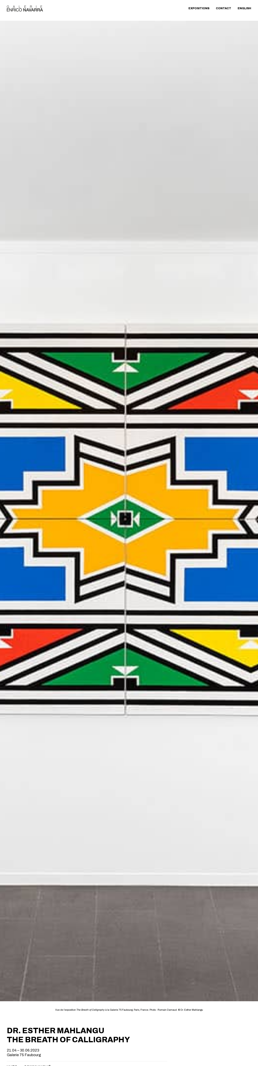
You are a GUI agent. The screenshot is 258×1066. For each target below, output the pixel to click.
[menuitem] (200, 8)
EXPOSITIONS (198, 8)
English (244, 8)
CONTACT (223, 8)
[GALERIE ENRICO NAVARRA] (25, 8)
